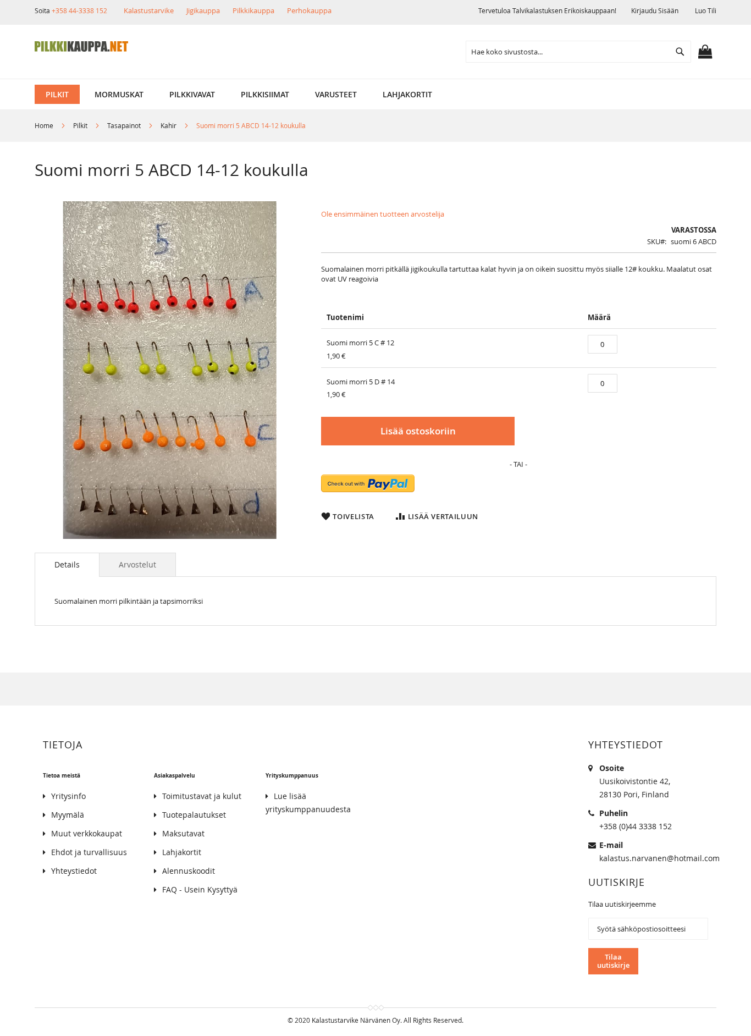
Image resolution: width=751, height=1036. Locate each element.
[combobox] (578, 52)
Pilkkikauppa (253, 10)
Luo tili (705, 10)
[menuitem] (57, 94)
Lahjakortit (181, 852)
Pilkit (80, 125)
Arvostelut (137, 564)
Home (44, 125)
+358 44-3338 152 (79, 10)
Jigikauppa (203, 10)
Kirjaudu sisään (654, 10)
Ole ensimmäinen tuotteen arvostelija (382, 214)
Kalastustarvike (149, 10)
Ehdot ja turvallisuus (89, 852)
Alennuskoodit (188, 871)
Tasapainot (124, 125)
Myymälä (67, 814)
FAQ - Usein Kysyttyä (200, 889)
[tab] (67, 565)
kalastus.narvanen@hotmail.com (659, 858)
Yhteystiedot (74, 871)
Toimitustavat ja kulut (201, 796)
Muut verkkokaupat (86, 833)
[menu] (375, 94)
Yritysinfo (68, 796)
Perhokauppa (309, 10)
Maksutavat (183, 833)
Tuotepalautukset (194, 814)
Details (67, 564)
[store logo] (81, 47)
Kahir (169, 125)
